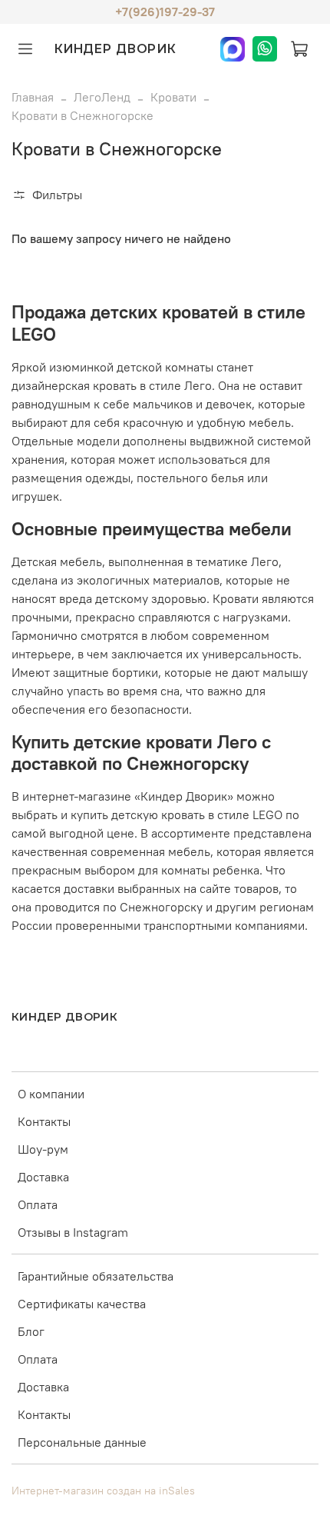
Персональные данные (82, 1442)
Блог (31, 1331)
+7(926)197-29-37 (165, 11)
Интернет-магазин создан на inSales (103, 1490)
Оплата (38, 1204)
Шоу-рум (43, 1149)
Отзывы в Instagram (73, 1232)
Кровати (173, 97)
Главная (33, 97)
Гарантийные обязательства (95, 1276)
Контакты (44, 1121)
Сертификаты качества (82, 1303)
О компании (51, 1093)
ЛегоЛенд (102, 97)
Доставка (43, 1176)
